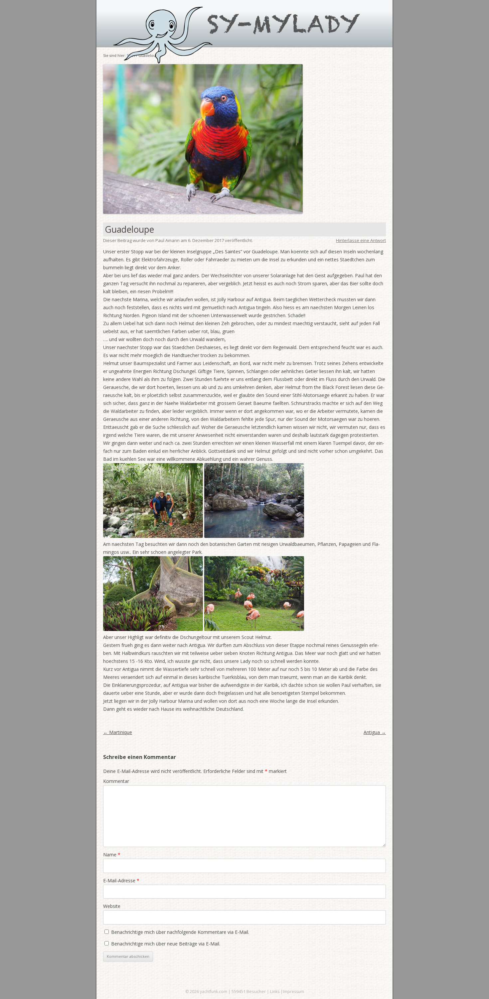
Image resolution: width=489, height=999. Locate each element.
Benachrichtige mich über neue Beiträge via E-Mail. (165, 943)
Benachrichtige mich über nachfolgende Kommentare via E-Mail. (180, 932)
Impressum (293, 991)
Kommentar (116, 781)
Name (111, 854)
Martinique (117, 732)
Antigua (375, 732)
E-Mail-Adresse (121, 880)
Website (111, 906)
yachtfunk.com (213, 991)
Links (274, 991)
